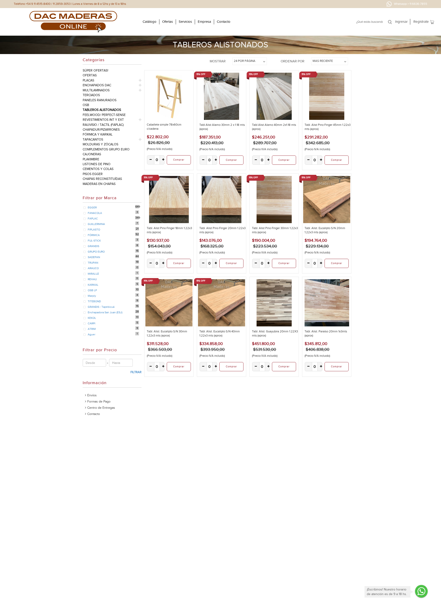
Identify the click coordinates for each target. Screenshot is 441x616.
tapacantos (93, 139)
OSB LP (92, 290)
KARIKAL (93, 284)
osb (86, 105)
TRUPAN (93, 262)
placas (88, 80)
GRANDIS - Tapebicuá (101, 306)
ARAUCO (93, 268)
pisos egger (93, 174)
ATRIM (92, 329)
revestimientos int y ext (103, 119)
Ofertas (167, 21)
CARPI (91, 323)
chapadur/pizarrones (101, 129)
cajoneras (92, 154)
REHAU (92, 279)
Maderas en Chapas (99, 184)
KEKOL (92, 318)
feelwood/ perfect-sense (104, 115)
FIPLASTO (94, 229)
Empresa (204, 21)
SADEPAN (94, 257)
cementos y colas (98, 169)
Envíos (92, 395)
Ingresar (401, 21)
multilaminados (96, 90)
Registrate (421, 21)
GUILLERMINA (96, 224)
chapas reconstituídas (102, 179)
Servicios (185, 21)
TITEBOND (94, 301)
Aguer (91, 334)
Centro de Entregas (101, 407)
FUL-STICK (94, 240)
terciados (91, 95)
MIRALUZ (93, 273)
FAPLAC (93, 218)
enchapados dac (97, 85)
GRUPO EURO (96, 251)
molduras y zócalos (100, 144)
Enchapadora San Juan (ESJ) (105, 312)
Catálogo (149, 21)
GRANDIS (93, 246)
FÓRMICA (94, 235)
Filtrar (135, 372)
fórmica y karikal (98, 134)
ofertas (90, 75)
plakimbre (91, 159)
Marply (92, 295)
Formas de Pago (98, 401)
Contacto (223, 21)
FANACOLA (95, 213)
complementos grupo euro (106, 149)
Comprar (178, 159)
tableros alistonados (102, 110)
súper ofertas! (95, 70)
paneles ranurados (99, 100)
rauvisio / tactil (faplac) (103, 125)
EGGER (92, 207)
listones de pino (96, 164)
